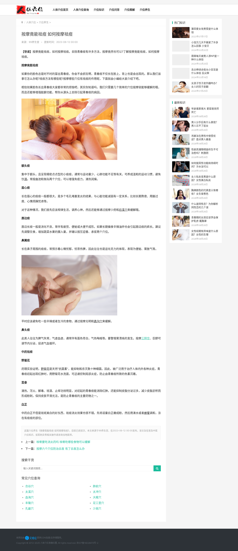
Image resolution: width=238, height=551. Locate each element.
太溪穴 (29, 491)
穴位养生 (145, 9)
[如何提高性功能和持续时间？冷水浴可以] (181, 163)
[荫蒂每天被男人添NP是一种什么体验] (181, 56)
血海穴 (29, 497)
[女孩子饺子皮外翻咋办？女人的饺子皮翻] (181, 83)
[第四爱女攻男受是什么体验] (181, 29)
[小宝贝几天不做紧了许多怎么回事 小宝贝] (181, 42)
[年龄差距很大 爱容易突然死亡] (181, 109)
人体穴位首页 (60, 9)
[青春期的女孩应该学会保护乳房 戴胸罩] (181, 217)
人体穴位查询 (81, 9)
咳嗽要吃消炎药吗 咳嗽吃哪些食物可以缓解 (63, 442)
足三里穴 (98, 503)
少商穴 (97, 508)
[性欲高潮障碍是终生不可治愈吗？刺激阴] (181, 149)
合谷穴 (29, 486)
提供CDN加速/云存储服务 (49, 537)
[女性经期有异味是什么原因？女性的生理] (181, 231)
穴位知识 (99, 9)
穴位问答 (114, 9)
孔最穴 (29, 508)
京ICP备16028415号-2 (87, 543)
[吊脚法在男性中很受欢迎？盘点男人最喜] (181, 136)
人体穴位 (31, 22)
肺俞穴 (97, 486)
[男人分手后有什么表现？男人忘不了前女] (181, 122)
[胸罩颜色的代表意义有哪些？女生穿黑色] (181, 190)
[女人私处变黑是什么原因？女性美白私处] (181, 177)
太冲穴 (97, 491)
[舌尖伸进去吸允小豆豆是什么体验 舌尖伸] (181, 70)
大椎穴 (97, 497)
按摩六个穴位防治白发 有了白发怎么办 (60, 448)
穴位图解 (129, 9)
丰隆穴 (29, 503)
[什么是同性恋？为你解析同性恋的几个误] (181, 204)
